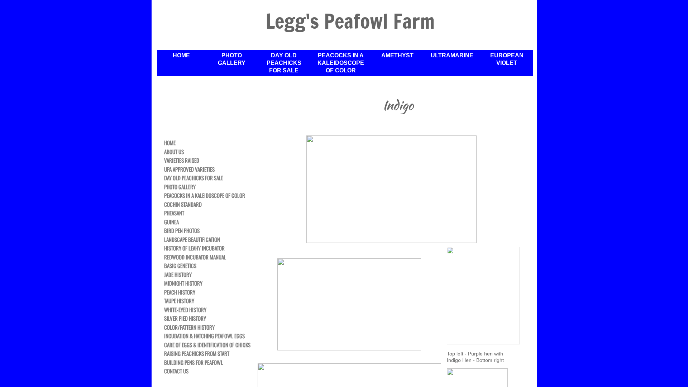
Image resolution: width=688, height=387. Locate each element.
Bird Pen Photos (182, 230)
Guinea (171, 222)
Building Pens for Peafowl (193, 362)
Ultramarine (452, 55)
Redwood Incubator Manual (195, 257)
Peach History (179, 292)
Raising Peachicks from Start (196, 353)
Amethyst (397, 55)
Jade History (178, 274)
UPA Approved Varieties (189, 169)
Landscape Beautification (192, 239)
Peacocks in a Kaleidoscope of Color (340, 62)
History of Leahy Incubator (194, 248)
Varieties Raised (181, 160)
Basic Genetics (180, 265)
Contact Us (176, 371)
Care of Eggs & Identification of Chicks (207, 345)
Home (181, 55)
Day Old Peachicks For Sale (284, 62)
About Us (174, 152)
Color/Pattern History (189, 327)
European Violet (507, 59)
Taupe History (179, 301)
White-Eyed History (185, 310)
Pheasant (174, 213)
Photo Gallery (231, 59)
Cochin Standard (183, 204)
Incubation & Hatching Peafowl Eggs (204, 336)
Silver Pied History (185, 318)
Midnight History (183, 283)
